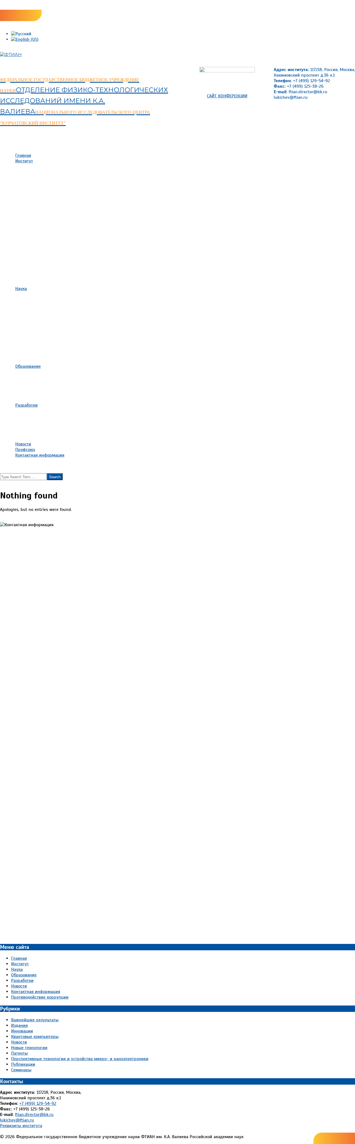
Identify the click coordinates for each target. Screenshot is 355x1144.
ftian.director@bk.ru (34, 1114)
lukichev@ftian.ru (17, 1120)
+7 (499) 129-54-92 (37, 1103)
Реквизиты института (21, 1125)
